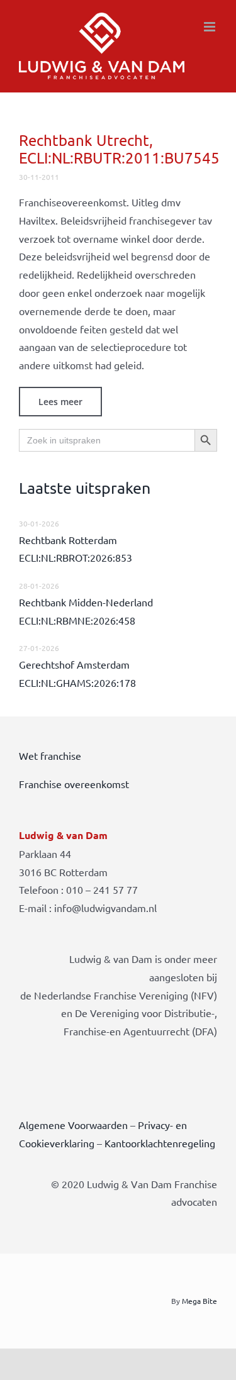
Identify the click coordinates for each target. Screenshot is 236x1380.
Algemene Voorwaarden (73, 1124)
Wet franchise (50, 755)
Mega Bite (199, 1301)
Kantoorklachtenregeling (159, 1143)
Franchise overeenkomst (74, 783)
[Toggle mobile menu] (210, 26)
